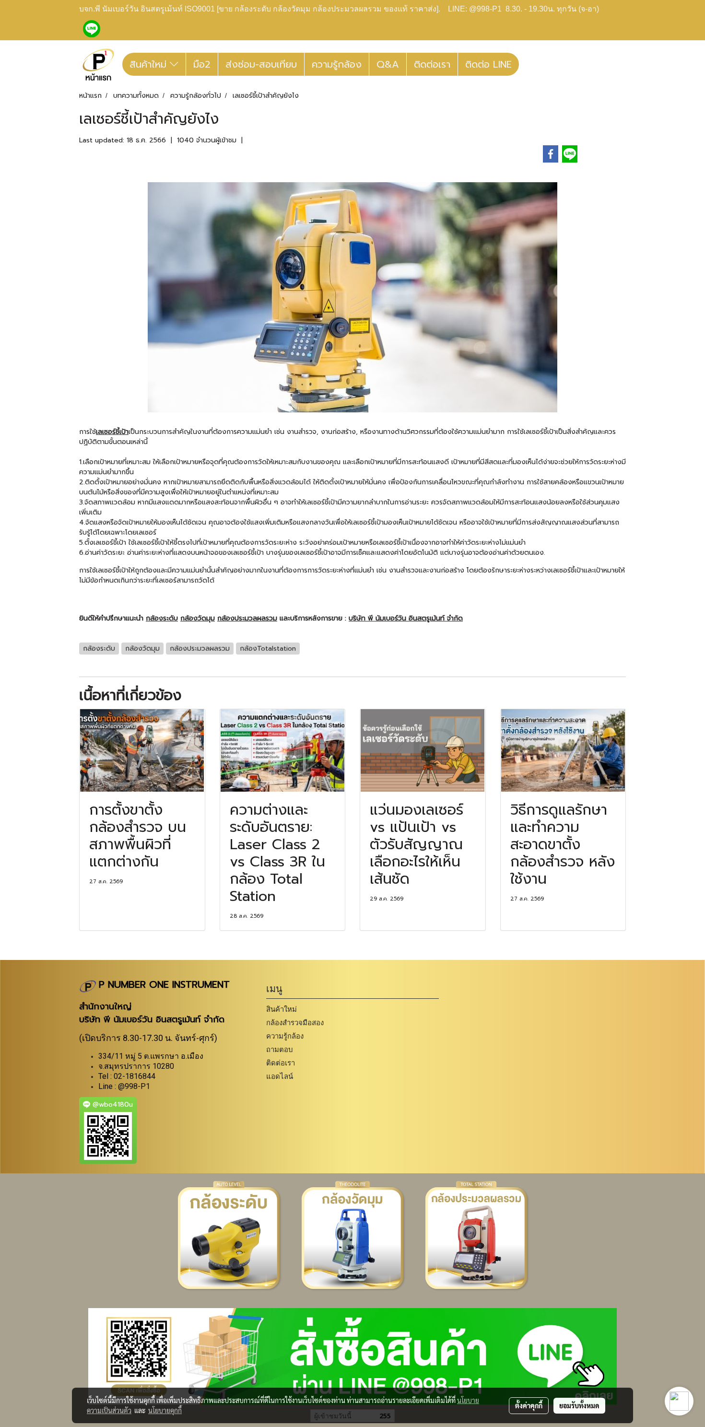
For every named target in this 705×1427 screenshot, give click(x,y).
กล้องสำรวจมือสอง (295, 1022)
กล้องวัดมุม (197, 618)
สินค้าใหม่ (149, 64)
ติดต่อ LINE (488, 64)
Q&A (387, 64)
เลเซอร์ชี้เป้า (112, 432)
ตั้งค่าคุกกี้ (528, 1405)
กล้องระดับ (162, 618)
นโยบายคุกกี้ (165, 1410)
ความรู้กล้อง (337, 64)
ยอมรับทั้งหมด (579, 1405)
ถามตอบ (279, 1049)
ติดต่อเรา (432, 64)
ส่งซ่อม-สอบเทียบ (261, 64)
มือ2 (202, 64)
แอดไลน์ (279, 1076)
